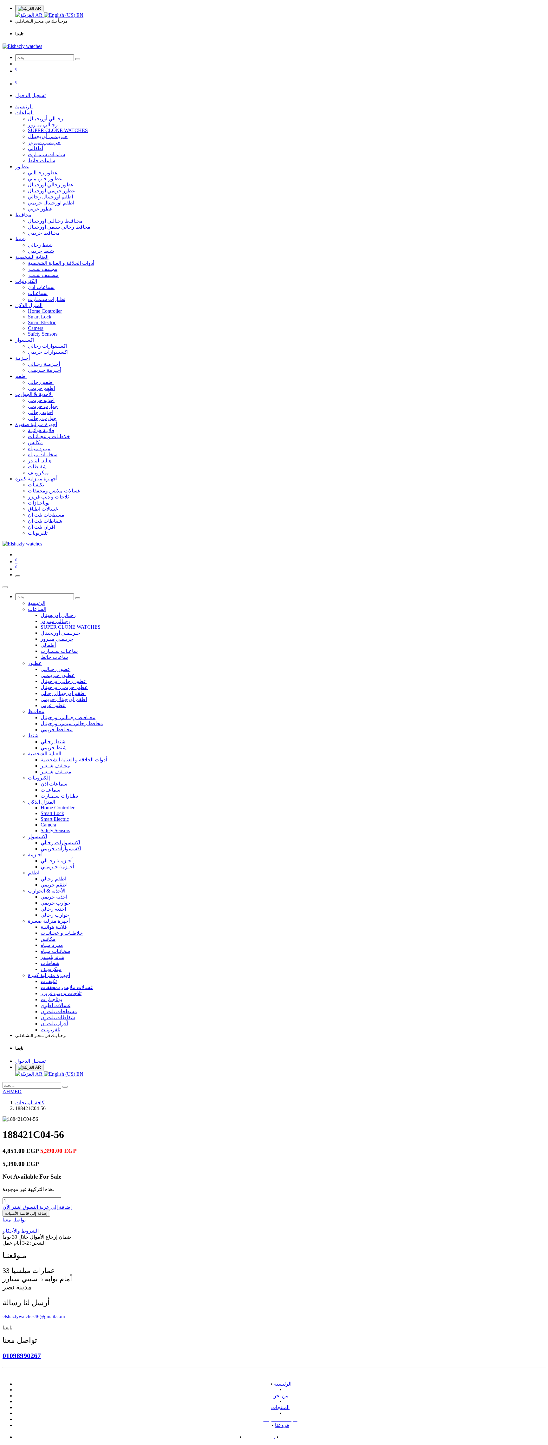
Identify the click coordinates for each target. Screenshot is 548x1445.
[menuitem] (29, 15)
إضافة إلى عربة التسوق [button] (47, 1207)
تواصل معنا (14, 1219)
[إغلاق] (5, 587)
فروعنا (282, 1425)
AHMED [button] (12, 1091)
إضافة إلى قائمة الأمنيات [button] (26, 1213)
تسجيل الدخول (30, 95)
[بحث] (77, 59)
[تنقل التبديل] (17, 576)
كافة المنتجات (29, 1102)
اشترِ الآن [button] (12, 1207)
